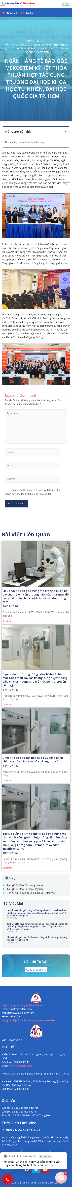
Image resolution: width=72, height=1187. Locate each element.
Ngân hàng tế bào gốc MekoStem (22, 1005)
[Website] (32, 479)
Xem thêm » (8, 621)
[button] (67, 13)
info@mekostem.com (20, 1065)
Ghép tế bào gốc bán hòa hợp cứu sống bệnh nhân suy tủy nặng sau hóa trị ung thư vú (37, 938)
